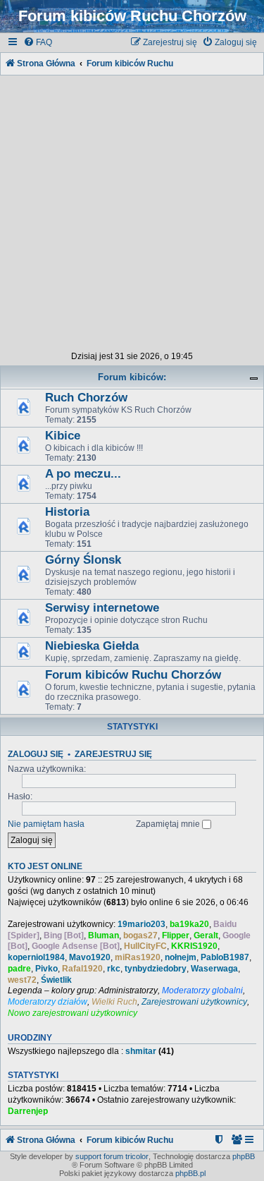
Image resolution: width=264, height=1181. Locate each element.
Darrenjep (28, 1111)
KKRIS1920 (194, 946)
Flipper (175, 935)
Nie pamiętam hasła (46, 824)
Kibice (62, 435)
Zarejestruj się (113, 754)
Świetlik (56, 980)
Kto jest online (45, 866)
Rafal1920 (82, 969)
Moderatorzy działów (47, 1002)
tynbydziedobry (156, 969)
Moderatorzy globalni (202, 990)
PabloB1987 (225, 957)
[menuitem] (37, 42)
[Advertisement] (132, 210)
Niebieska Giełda (92, 646)
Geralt (206, 935)
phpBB (243, 1156)
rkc (113, 969)
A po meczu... (83, 473)
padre (19, 969)
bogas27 (140, 935)
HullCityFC (145, 946)
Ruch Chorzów (86, 397)
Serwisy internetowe (102, 607)
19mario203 (141, 924)
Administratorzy (128, 990)
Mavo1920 (90, 957)
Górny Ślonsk (83, 560)
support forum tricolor (112, 1156)
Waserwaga (214, 969)
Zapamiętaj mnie (169, 824)
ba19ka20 (189, 924)
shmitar (140, 1051)
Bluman (103, 935)
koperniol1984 (36, 957)
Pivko (46, 969)
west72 (22, 980)
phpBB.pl (190, 1173)
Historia (67, 512)
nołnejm (180, 957)
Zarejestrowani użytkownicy (194, 1002)
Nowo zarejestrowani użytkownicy (72, 1013)
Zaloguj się (35, 754)
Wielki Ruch (114, 1002)
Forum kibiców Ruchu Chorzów (133, 675)
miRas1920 (138, 957)
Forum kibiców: (132, 377)
